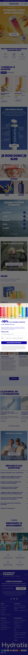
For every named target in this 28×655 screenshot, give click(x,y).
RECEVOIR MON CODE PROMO (14, 342)
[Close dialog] (26, 305)
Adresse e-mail (4, 331)
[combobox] (3, 338)
